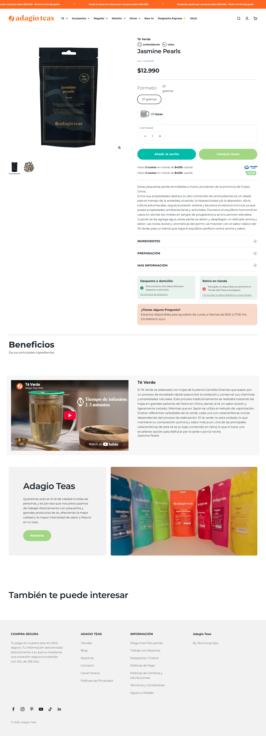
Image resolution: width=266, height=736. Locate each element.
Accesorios (79, 18)
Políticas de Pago (142, 665)
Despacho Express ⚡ (172, 18)
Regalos (99, 18)
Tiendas (86, 643)
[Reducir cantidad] (145, 136)
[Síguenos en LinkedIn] (59, 709)
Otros (133, 18)
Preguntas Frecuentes (146, 643)
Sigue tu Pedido (142, 693)
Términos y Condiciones (147, 685)
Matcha (117, 18)
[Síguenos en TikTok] (50, 709)
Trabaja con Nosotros (145, 650)
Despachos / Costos (144, 658)
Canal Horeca (90, 673)
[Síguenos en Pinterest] (31, 709)
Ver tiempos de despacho (154, 294)
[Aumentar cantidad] (160, 136)
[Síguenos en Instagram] (22, 709)
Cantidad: (146, 128)
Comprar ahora (228, 154)
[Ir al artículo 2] (29, 167)
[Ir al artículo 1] (14, 167)
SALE (193, 18)
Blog (84, 650)
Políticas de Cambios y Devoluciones (146, 675)
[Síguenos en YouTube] (41, 709)
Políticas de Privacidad (97, 680)
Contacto (87, 665)
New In (149, 18)
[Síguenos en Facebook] (13, 709)
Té (62, 18)
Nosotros (37, 535)
